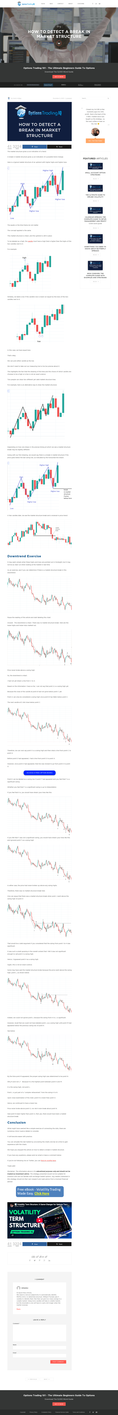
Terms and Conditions (79, 1412)
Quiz (51, 3)
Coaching (81, 3)
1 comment (68, 98)
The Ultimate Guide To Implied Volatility (95, 196)
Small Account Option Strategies (95, 174)
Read (95, 178)
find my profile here (48, 1160)
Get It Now (59, 76)
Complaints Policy (46, 1412)
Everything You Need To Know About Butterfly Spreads (95, 249)
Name (14, 1344)
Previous (33, 1379)
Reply (19, 1309)
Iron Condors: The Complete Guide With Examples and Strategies (95, 275)
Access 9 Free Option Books (40, 773)
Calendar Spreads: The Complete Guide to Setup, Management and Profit (95, 219)
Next (46, 1379)
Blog (43, 3)
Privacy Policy (33, 1412)
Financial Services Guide (62, 1412)
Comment (16, 1323)
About (70, 3)
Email (14, 1352)
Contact (61, 3)
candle (30, 241)
